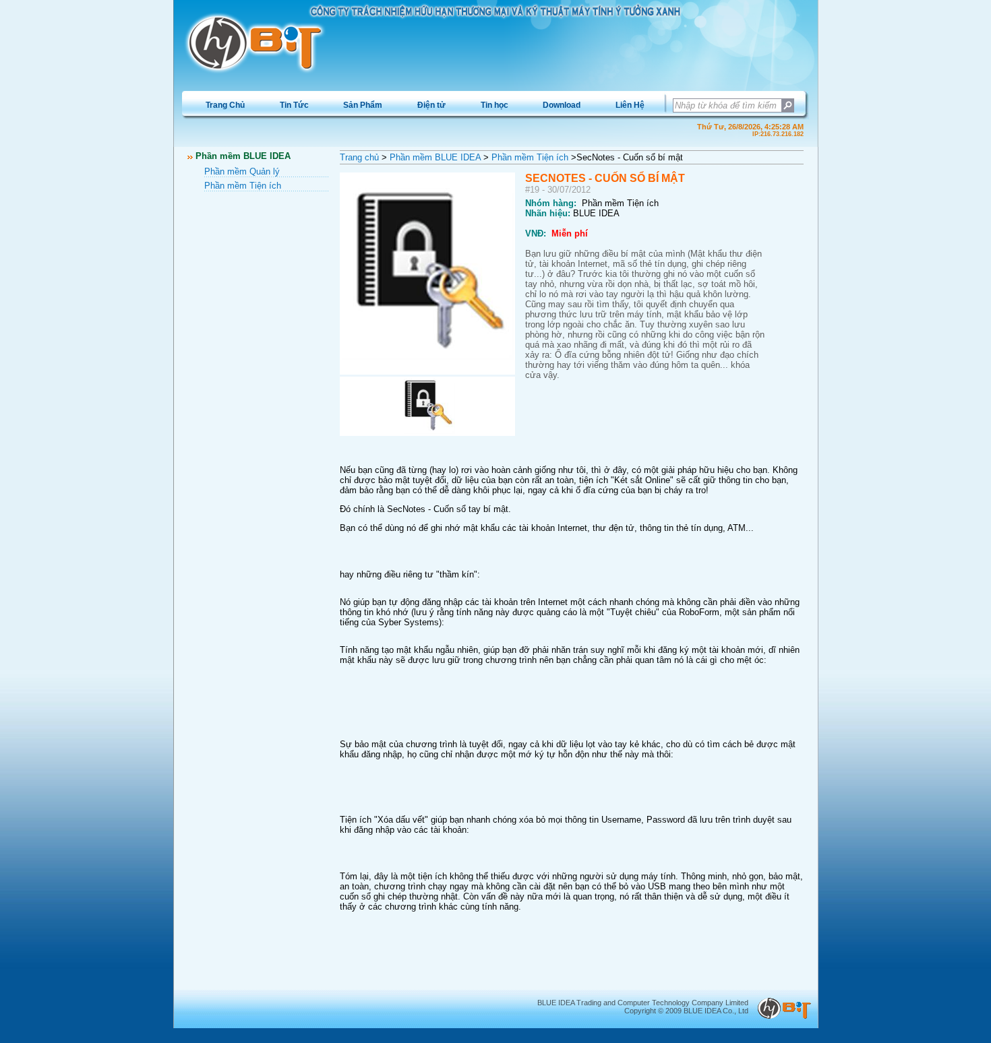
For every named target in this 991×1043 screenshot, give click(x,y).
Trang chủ (359, 157)
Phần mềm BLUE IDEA (435, 157)
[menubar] (424, 105)
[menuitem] (225, 105)
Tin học (494, 105)
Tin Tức (294, 105)
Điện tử (431, 105)
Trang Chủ (225, 105)
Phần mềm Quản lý (242, 171)
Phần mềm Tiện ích (242, 186)
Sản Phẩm (362, 105)
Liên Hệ (629, 105)
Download (561, 105)
